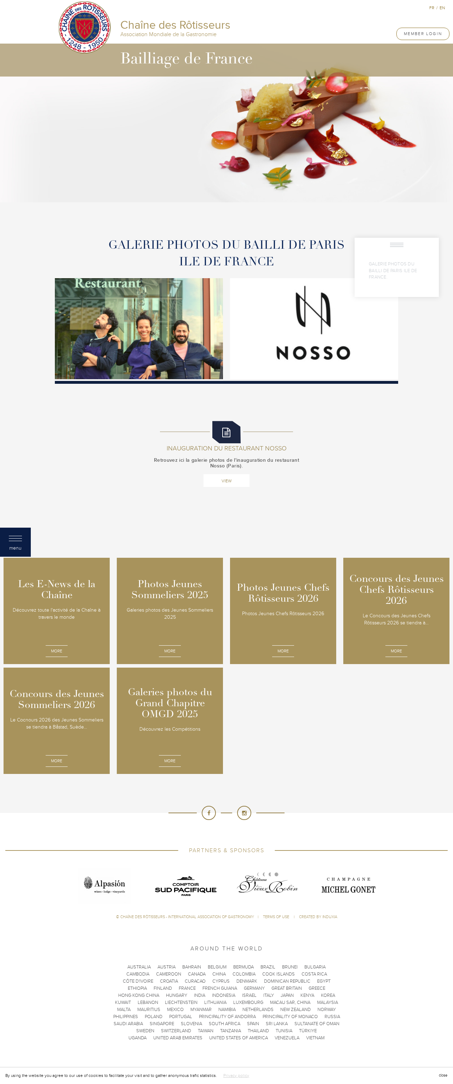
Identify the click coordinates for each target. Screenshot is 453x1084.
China (219, 974)
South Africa (224, 1024)
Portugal (180, 1017)
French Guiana (219, 988)
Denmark (246, 981)
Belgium (217, 967)
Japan (287, 995)
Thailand (258, 1031)
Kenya (307, 995)
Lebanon (148, 1002)
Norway (326, 1009)
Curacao (195, 981)
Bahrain (191, 967)
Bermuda (243, 967)
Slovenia (191, 1024)
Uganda (137, 1038)
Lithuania (215, 1002)
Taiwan (205, 1031)
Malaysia (327, 1002)
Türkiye (308, 1031)
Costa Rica (314, 974)
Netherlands (258, 1009)
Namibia (227, 1009)
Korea (328, 995)
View (226, 480)
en (442, 7)
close (443, 1075)
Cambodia (137, 974)
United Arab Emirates (177, 1038)
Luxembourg (248, 1002)
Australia (139, 967)
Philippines (125, 1017)
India (199, 995)
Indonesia (223, 995)
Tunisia (284, 1031)
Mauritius (148, 1009)
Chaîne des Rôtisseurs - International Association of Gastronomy (187, 917)
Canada (197, 974)
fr (431, 7)
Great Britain (286, 988)
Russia (332, 1017)
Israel (249, 995)
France (187, 988)
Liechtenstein (181, 1002)
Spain (253, 1024)
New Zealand (295, 1009)
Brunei (290, 967)
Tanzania (230, 1031)
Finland (163, 988)
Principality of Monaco (290, 1017)
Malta (124, 1009)
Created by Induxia (318, 917)
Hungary (176, 995)
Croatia (169, 981)
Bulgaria (315, 967)
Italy (268, 995)
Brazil (267, 967)
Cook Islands (278, 974)
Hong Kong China (138, 995)
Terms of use (276, 917)
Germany (254, 988)
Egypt (324, 981)
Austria (166, 967)
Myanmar (201, 1009)
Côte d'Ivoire (138, 981)
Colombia (244, 974)
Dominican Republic (287, 981)
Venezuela (287, 1038)
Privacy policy (236, 1075)
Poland (153, 1017)
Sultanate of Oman (316, 1024)
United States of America (238, 1038)
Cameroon (168, 974)
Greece (317, 988)
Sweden (145, 1031)
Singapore (162, 1024)
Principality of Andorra (227, 1017)
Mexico (175, 1009)
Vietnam (315, 1038)
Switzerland (176, 1031)
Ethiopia (137, 988)
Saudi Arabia (128, 1024)
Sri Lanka (277, 1024)
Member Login (423, 33)
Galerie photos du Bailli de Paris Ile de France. (393, 270)
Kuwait (123, 1002)
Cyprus (221, 981)
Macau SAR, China (290, 1002)
